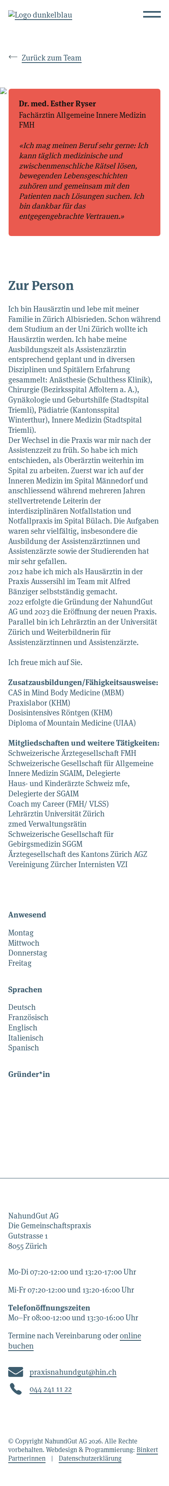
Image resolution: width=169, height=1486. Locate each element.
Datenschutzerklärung (90, 1458)
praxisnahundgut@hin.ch (73, 1372)
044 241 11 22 (51, 1389)
